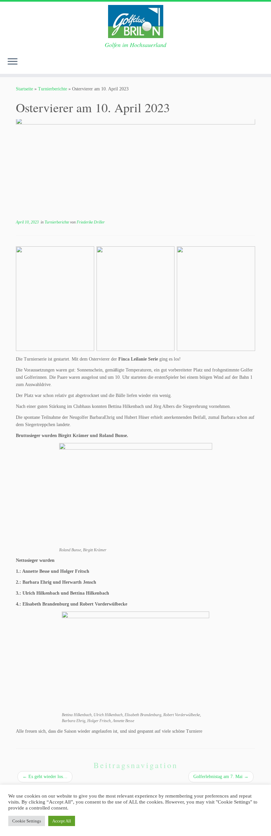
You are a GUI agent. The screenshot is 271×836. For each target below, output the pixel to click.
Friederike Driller (91, 222)
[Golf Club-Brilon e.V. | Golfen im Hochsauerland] (135, 21)
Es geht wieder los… (44, 776)
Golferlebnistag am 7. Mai (221, 776)
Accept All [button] (61, 820)
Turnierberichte (52, 88)
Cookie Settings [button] (26, 820)
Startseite (24, 88)
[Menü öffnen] (13, 62)
